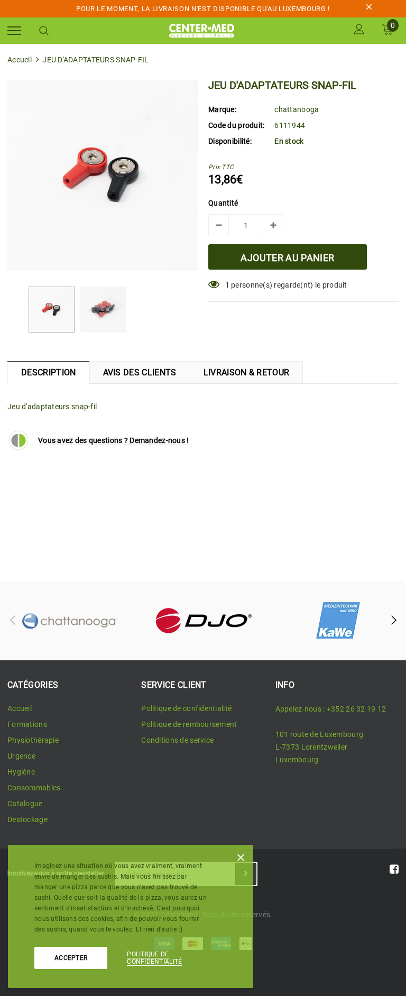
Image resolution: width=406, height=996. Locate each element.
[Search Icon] (44, 30)
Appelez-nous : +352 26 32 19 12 (330, 709)
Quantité (223, 203)
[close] (369, 8)
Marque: (222, 109)
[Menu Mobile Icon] (14, 30)
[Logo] (202, 29)
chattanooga (296, 109)
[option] (102, 175)
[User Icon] (359, 30)
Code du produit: (236, 125)
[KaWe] (338, 620)
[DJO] (203, 620)
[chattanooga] (69, 620)
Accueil (19, 60)
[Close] (240, 859)
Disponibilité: (230, 141)
